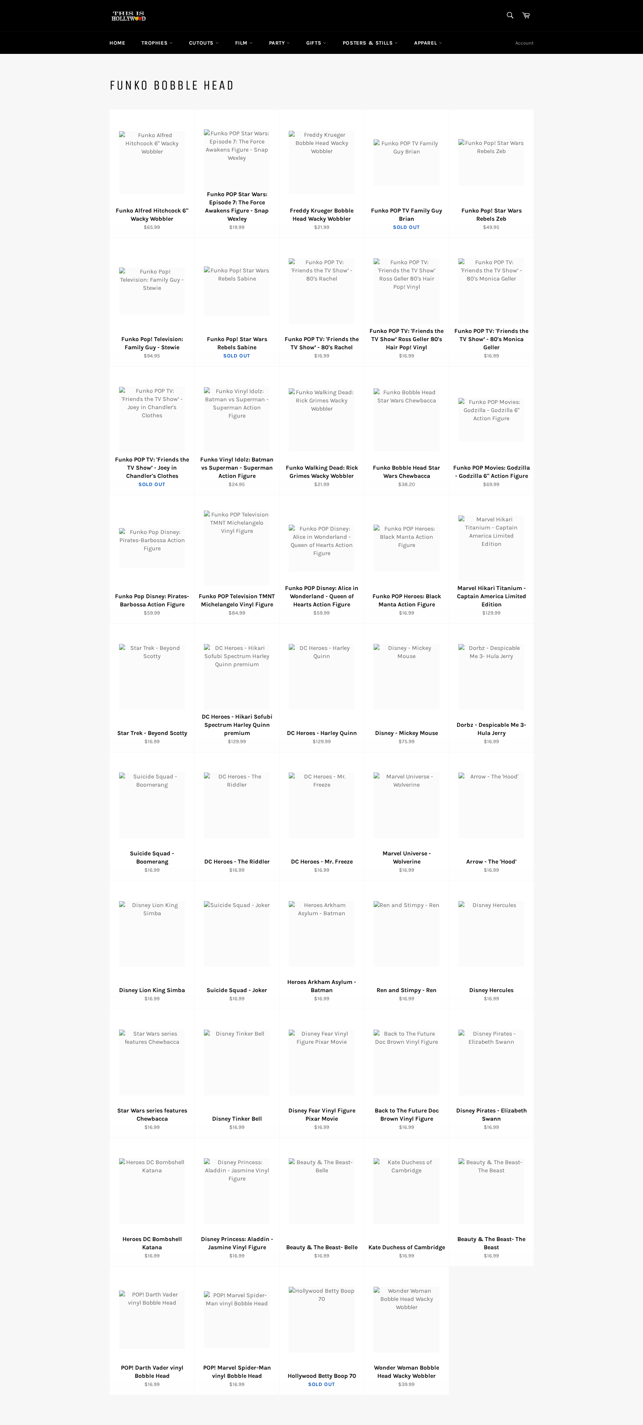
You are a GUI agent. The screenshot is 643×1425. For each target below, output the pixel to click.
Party (278, 43)
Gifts (314, 43)
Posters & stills (368, 43)
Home (117, 43)
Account (524, 43)
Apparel (426, 43)
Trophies (155, 43)
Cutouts (202, 43)
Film (242, 43)
